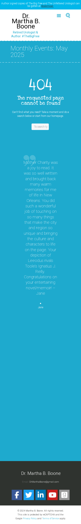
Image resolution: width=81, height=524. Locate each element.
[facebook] (17, 495)
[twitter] (29, 495)
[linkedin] (40, 495)
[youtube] (52, 495)
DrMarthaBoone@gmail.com (44, 481)
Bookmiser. (47, 6)
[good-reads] (64, 495)
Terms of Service (50, 518)
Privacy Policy (30, 518)
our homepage (55, 115)
